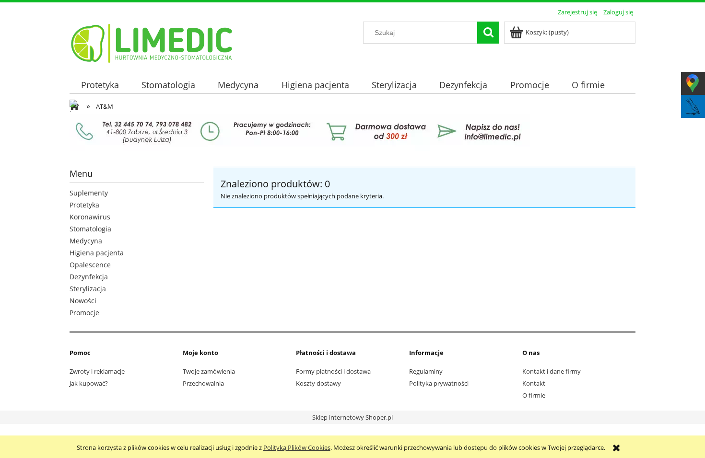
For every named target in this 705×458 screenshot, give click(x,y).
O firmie (533, 395)
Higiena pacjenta (97, 252)
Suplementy (89, 192)
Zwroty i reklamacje (97, 371)
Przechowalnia (203, 383)
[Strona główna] (152, 41)
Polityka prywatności (439, 383)
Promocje (84, 312)
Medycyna (86, 240)
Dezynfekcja (89, 276)
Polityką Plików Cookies (296, 447)
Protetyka (84, 204)
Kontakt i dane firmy (551, 371)
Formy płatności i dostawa (333, 371)
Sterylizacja (88, 288)
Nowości (83, 300)
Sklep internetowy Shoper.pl (352, 417)
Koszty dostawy (318, 383)
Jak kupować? (89, 383)
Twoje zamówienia (209, 371)
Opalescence (90, 264)
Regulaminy (426, 371)
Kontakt (533, 383)
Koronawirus (90, 216)
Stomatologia (90, 228)
